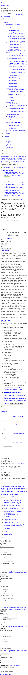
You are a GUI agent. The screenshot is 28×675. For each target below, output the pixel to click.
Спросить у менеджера (7, 250)
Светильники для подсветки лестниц (16, 106)
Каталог (6, 22)
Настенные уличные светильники (17, 35)
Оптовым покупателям (12, 145)
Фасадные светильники (12, 88)
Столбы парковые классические (17, 120)
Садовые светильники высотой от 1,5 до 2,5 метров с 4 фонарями (13, 158)
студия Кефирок (15, 496)
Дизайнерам (9, 147)
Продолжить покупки (14, 665)
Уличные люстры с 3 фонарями (17, 41)
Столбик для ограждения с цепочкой (16, 131)
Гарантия (8, 144)
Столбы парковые (10, 116)
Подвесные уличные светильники (15, 36)
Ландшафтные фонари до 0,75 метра (15, 43)
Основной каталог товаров (12, 155)
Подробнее (9, 238)
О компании (9, 138)
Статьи (8, 139)
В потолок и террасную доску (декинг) (16, 130)
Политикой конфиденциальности (18, 572)
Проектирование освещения (13, 149)
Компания (6, 136)
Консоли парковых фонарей (13, 122)
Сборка (8, 142)
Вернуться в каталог (6, 320)
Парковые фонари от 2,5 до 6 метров (16, 74)
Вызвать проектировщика (16, 403)
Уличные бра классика (14, 103)
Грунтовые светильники (12, 114)
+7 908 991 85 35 (19, 14)
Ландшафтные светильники (13, 94)
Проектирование (8, 534)
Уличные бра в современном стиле (18, 105)
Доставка (8, 141)
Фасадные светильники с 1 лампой (18, 89)
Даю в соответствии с (13, 571)
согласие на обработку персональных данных (15, 571)
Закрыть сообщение (5, 674)
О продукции (7, 133)
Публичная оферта (10, 488)
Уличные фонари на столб (13, 24)
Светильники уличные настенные (14, 32)
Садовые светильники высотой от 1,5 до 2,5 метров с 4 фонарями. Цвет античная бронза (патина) (13, 161)
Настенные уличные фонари (16, 33)
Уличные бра (9, 102)
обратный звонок (5, 16)
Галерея (6, 135)
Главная (3, 155)
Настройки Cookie (9, 491)
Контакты (6, 150)
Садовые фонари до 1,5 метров (17, 53)
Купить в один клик (6, 248)
